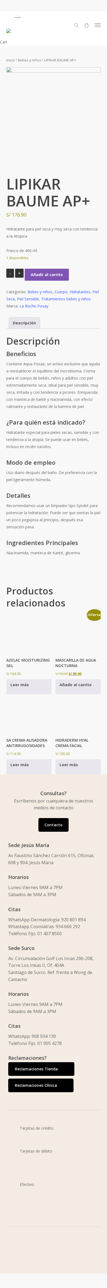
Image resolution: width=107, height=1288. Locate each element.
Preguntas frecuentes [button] (34, 1284)
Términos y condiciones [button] (36, 1270)
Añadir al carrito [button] (76, 684)
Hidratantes (80, 291)
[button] (57, 17)
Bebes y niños (29, 60)
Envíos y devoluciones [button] (34, 1277)
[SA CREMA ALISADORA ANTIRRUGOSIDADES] (29, 713)
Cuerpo (61, 291)
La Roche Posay (33, 306)
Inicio (10, 60)
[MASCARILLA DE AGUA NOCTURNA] (78, 633)
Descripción (24, 322)
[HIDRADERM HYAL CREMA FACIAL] (78, 713)
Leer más (19, 684)
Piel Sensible (28, 298)
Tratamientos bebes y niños (66, 298)
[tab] (24, 323)
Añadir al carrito (47, 274)
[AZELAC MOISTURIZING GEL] (29, 633)
